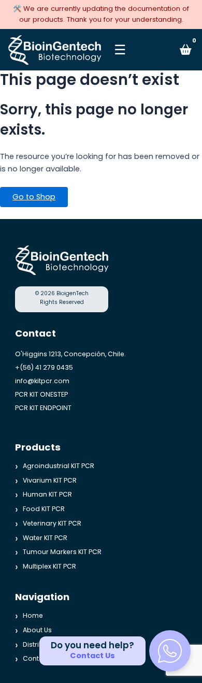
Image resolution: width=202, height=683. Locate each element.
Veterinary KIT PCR (52, 522)
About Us (37, 629)
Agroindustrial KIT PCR (58, 465)
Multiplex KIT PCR (49, 566)
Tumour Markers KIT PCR (62, 551)
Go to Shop (33, 197)
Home (33, 615)
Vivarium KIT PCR (50, 479)
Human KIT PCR (47, 494)
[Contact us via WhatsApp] (170, 651)
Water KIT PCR (45, 537)
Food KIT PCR (44, 508)
